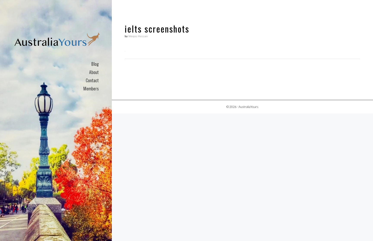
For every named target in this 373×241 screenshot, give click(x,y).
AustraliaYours (57, 40)
